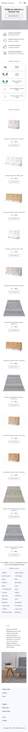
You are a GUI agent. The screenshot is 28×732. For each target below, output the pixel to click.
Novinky (4, 693)
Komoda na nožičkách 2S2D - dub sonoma (14, 435)
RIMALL (17, 592)
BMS (16, 579)
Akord (16, 589)
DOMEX (4, 572)
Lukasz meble (6, 605)
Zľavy (3, 696)
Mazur (3, 586)
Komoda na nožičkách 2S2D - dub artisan (14, 472)
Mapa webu (5, 707)
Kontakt (4, 720)
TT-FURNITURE (6, 589)
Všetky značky (6, 689)
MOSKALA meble (7, 612)
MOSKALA (18, 612)
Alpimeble (5, 599)
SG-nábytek (18, 602)
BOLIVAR (4, 602)
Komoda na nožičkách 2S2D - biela (14, 249)
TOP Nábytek (18, 576)
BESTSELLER (6, 576)
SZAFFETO (18, 595)
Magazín (4, 704)
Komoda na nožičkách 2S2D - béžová (14, 139)
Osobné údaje (6, 711)
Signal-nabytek (19, 572)
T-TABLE (4, 609)
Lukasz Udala (18, 609)
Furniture (4, 592)
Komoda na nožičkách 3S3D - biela (14, 175)
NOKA (4, 579)
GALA (16, 599)
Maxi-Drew (5, 595)
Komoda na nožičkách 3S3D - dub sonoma (14, 212)
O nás (4, 717)
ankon (16, 586)
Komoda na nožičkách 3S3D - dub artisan (14, 360)
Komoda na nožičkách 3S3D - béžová (14, 285)
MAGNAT (4, 582)
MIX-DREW (18, 582)
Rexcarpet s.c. (19, 605)
